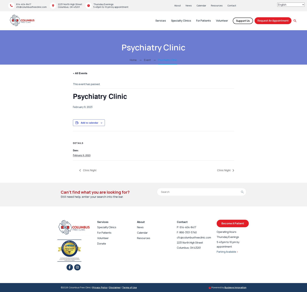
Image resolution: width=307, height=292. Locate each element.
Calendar (201, 5)
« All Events (80, 73)
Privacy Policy (100, 287)
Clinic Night (89, 170)
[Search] (242, 192)
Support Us (243, 21)
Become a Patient (232, 223)
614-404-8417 (23, 4)
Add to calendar (89, 122)
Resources (217, 5)
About (177, 5)
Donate (101, 243)
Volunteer (222, 20)
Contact (231, 5)
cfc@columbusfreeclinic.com (31, 6)
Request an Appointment (273, 20)
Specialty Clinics (181, 20)
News (189, 5)
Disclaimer (115, 287)
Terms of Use (129, 287)
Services (160, 20)
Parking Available (227, 251)
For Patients (203, 20)
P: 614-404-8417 (186, 227)
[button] (295, 21)
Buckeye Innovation (235, 287)
